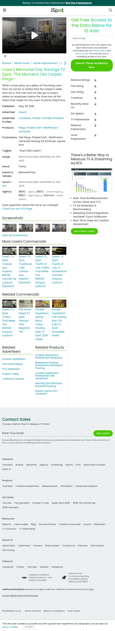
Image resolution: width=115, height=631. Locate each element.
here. (91, 589)
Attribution (67, 486)
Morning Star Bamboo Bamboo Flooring (48, 385)
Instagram (57, 567)
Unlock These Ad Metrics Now (91, 65)
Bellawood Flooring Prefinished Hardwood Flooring (48, 365)
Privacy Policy (99, 50)
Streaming (57, 464)
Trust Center (73, 611)
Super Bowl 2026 (61, 503)
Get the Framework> (78, 3)
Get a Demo (97, 545)
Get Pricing (8, 550)
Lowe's (23, 112)
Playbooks (99, 524)
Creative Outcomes (70, 524)
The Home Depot (12, 364)
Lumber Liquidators (13, 359)
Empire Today (10, 374)
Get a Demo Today (84, 231)
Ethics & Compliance (54, 611)
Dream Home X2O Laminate (46, 392)
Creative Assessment (27, 486)
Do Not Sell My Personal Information (20, 595)
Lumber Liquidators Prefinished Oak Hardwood (46, 375)
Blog (33, 524)
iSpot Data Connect (94, 464)
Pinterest (58, 118)
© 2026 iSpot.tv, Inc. (12, 611)
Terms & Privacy (33, 611)
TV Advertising (27, 528)
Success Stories (47, 524)
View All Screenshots (15, 235)
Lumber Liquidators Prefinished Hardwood (48, 356)
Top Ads (6, 503)
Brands (19, 464)
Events (87, 524)
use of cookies (10, 627)
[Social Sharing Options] (5, 56)
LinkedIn (44, 567)
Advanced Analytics (86, 486)
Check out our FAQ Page (17, 208)
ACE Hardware (11, 369)
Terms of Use (81, 53)
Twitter (36, 118)
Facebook (25, 118)
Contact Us (69, 545)
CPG (78, 464)
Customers (24, 545)
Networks (31, 464)
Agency (44, 464)
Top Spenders (22, 503)
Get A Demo (103, 433)
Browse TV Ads (41, 503)
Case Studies (21, 524)
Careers (37, 545)
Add (4, 185)
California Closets (13, 378)
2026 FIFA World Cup (84, 503)
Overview (7, 464)
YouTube (46, 118)
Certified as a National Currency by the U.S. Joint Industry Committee (40, 577)
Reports (6, 524)
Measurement (50, 486)
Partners (83, 545)
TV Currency (9, 528)
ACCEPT (29, 627)
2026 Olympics (10, 507)
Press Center (52, 545)
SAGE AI (6, 469)
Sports (69, 464)
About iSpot (8, 545)
